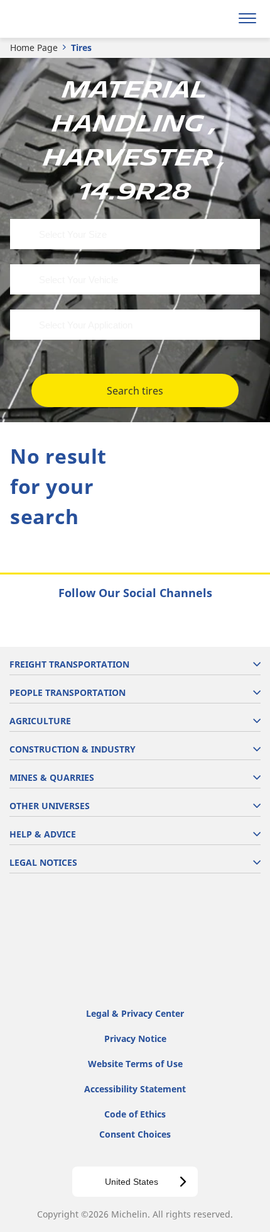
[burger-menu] (247, 19)
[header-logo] (59, 19)
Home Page (34, 47)
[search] (217, 19)
